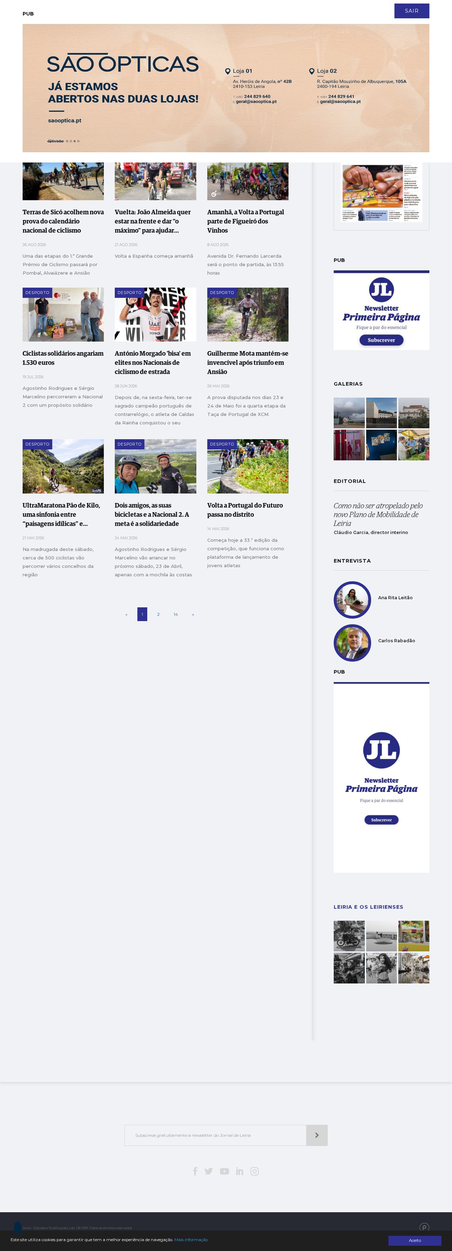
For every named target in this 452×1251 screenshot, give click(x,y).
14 (176, 614)
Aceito (415, 1240)
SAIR (412, 11)
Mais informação (191, 1239)
